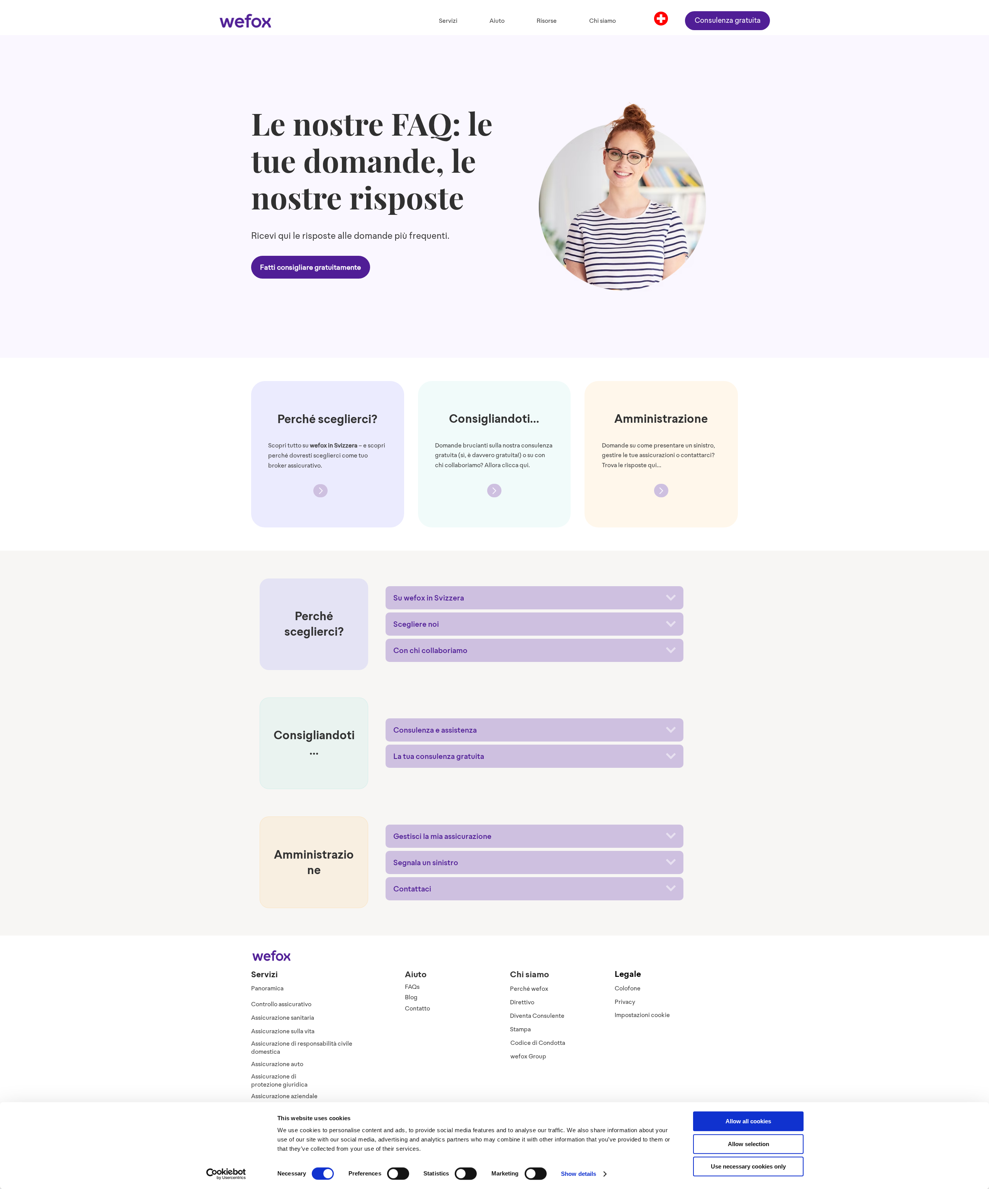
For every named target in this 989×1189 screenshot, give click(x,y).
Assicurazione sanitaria (282, 1017)
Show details (578, 1173)
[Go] (320, 490)
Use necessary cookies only (748, 1166)
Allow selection (748, 1144)
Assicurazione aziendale (284, 1096)
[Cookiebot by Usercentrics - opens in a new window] (226, 1174)
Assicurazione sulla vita (282, 1031)
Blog (411, 997)
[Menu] (661, 18)
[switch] (398, 1173)
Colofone (628, 988)
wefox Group (528, 1056)
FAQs (412, 986)
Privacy (625, 1001)
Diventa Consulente (537, 1015)
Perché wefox (529, 988)
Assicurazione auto (277, 1064)
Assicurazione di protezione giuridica (279, 1080)
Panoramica (267, 988)
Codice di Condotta (537, 1042)
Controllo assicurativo (281, 1004)
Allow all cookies (748, 1121)
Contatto (417, 1008)
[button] (448, 21)
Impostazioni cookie (642, 1015)
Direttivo (522, 1002)
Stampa (520, 1029)
